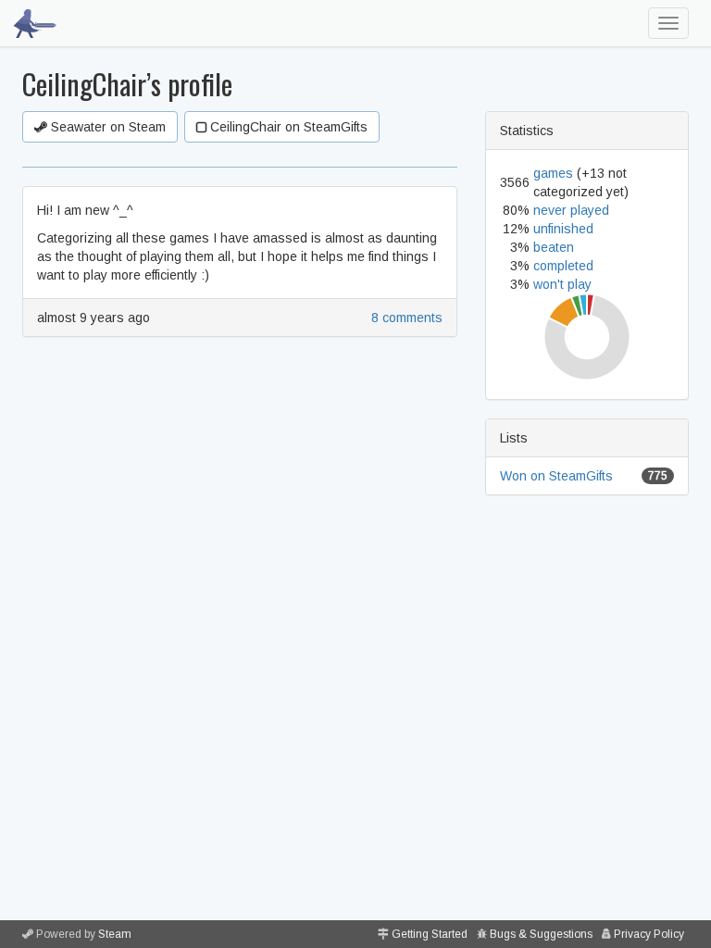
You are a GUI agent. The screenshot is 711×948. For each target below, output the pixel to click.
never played (571, 210)
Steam (114, 934)
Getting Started (430, 934)
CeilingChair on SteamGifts (287, 126)
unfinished (563, 228)
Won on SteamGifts (556, 475)
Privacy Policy (649, 934)
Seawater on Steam (106, 126)
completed (563, 265)
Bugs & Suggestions (541, 934)
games (553, 173)
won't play (562, 284)
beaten (553, 247)
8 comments (407, 317)
